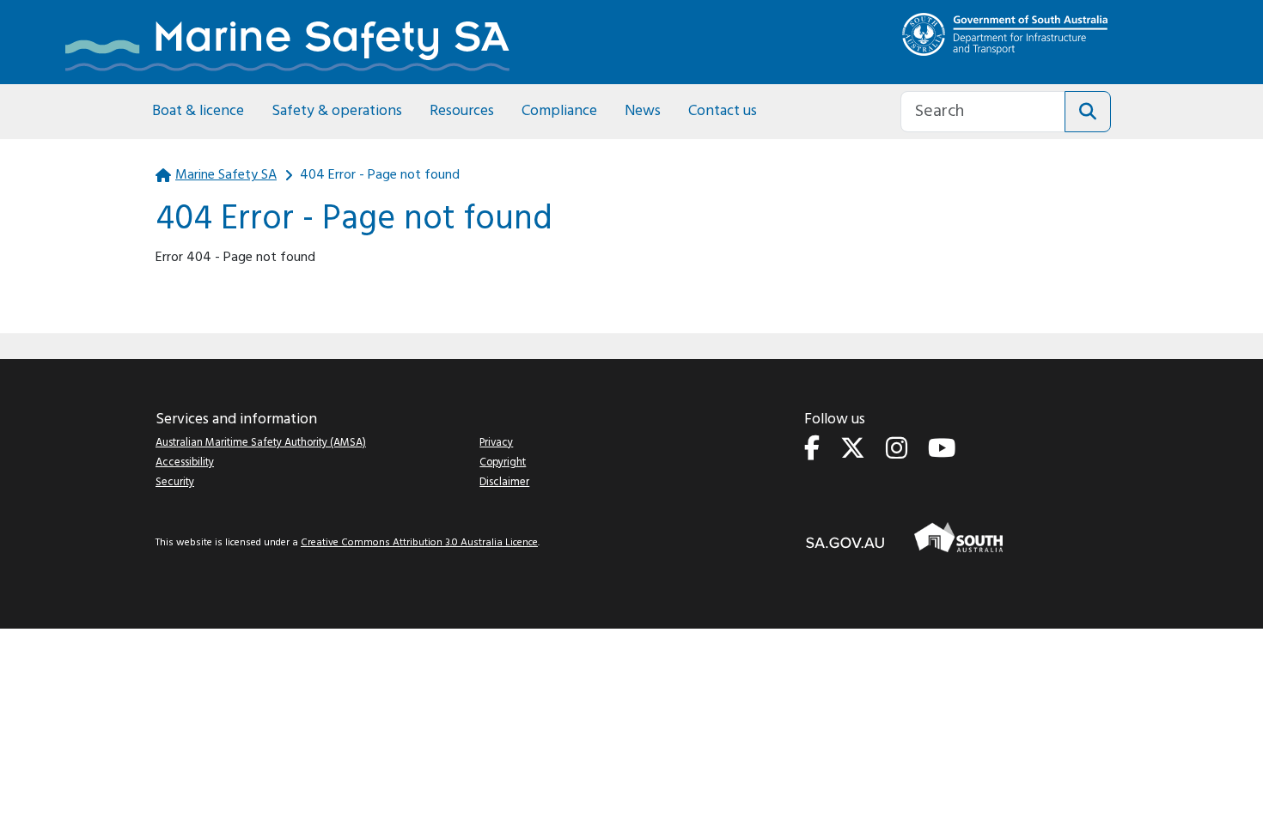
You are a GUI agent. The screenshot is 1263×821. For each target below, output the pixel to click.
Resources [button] (462, 111)
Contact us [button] (722, 111)
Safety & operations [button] (337, 111)
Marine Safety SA (226, 175)
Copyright (502, 462)
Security (175, 482)
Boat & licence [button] (198, 111)
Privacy (496, 443)
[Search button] (1088, 111)
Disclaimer (504, 482)
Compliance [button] (559, 111)
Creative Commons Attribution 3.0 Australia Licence (419, 542)
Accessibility (185, 462)
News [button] (643, 111)
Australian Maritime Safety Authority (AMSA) (261, 443)
